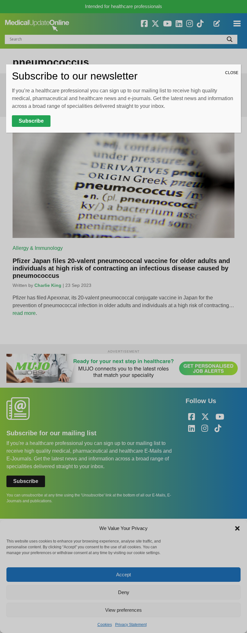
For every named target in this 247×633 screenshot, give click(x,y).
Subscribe (31, 121)
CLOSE (231, 73)
